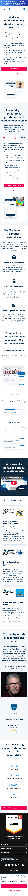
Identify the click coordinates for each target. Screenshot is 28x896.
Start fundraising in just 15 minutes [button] (14, 808)
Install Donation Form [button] (14, 185)
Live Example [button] (14, 191)
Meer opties (5, 894)
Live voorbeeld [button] (14, 74)
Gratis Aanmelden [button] (14, 69)
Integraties (5, 852)
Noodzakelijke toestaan (14, 890)
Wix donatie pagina (12, 138)
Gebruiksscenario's (7, 848)
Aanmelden (17, 4)
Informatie (4, 844)
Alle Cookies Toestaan (14, 886)
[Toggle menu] (24, 9)
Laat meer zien (7, 883)
